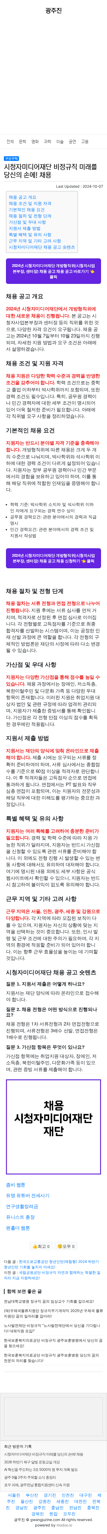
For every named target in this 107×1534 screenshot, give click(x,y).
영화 (35, 141)
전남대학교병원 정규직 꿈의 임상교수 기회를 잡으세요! (49, 1301)
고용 (85, 141)
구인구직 (11, 158)
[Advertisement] (53, 78)
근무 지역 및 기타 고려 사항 (35, 240)
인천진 (68, 1495)
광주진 (39, 1507)
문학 (22, 141)
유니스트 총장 (20, 1216)
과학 (47, 141)
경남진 (21, 1507)
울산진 (27, 1501)
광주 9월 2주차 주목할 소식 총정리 (30, 1477)
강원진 (44, 1501)
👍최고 (41, 1246)
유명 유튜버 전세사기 (28, 1195)
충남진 (57, 1507)
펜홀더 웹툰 (18, 1227)
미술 (60, 141)
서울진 (14, 1495)
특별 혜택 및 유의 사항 (30, 234)
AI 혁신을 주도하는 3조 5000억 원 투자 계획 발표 (41, 1469)
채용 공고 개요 (22, 197)
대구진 (85, 1495)
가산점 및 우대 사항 (27, 222)
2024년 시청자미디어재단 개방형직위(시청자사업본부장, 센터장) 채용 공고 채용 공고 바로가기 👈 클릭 (53, 271)
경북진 (37, 1513)
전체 (10, 141)
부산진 (32, 1495)
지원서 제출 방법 (25, 228)
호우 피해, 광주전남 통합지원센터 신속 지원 (37, 1485)
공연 (72, 141)
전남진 (75, 1507)
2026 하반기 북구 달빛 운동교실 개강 (32, 1462)
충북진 (93, 1507)
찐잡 (53, 1513)
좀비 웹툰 (15, 1184)
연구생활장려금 (22, 1206)
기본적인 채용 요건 (27, 209)
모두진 (69, 1513)
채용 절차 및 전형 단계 (30, 215)
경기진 (50, 1495)
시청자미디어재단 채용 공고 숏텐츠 (42, 247)
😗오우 (66, 1246)
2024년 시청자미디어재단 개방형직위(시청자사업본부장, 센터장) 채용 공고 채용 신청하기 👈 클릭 (53, 558)
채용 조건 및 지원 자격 (30, 203)
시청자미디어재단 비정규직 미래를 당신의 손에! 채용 (43, 1454)
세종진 (62, 1501)
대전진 (80, 1501)
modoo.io (64, 1525)
